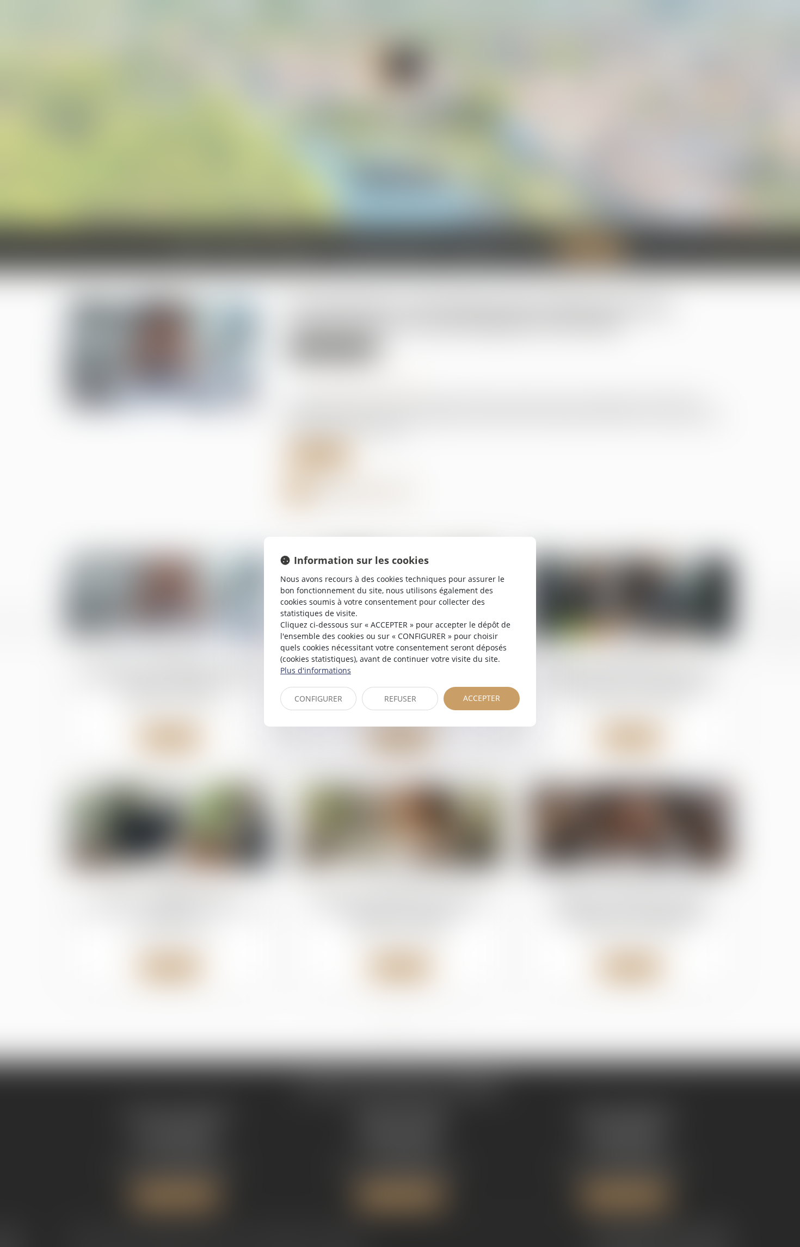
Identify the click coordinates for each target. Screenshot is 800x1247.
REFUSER (400, 698)
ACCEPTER (481, 698)
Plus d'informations (315, 670)
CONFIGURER (318, 698)
